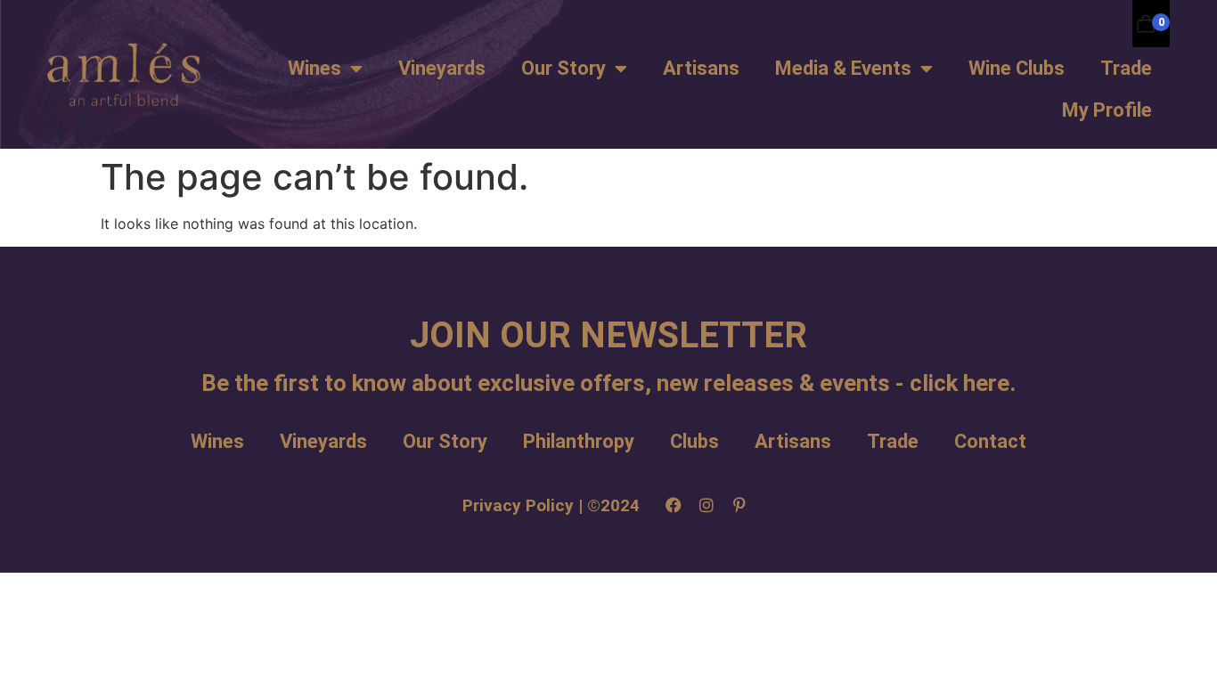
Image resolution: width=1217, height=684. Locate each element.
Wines (314, 68)
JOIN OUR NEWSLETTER (608, 335)
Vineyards (442, 68)
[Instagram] (706, 505)
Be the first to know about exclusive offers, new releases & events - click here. (608, 383)
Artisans (701, 68)
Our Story (563, 68)
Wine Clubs (1016, 68)
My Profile (1107, 110)
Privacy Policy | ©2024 (551, 505)
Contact (990, 441)
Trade (1126, 68)
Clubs (694, 441)
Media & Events (843, 68)
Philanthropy (578, 441)
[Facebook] (674, 505)
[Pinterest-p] (739, 505)
